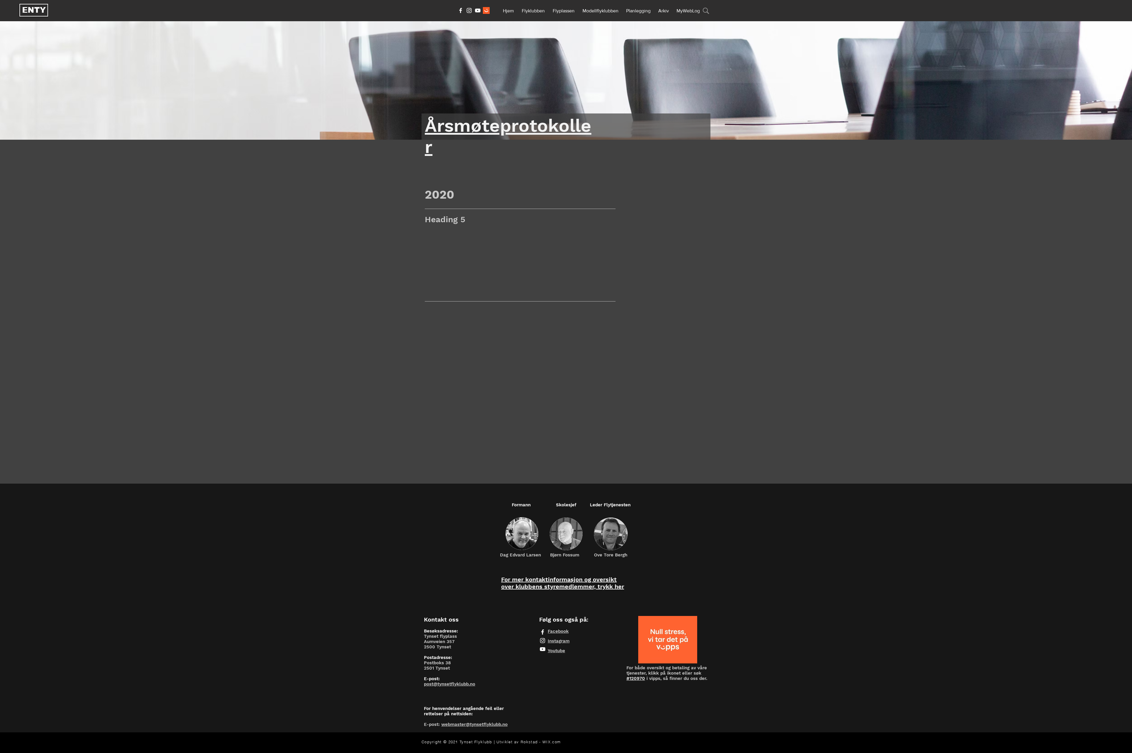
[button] (533, 8)
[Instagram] (469, 10)
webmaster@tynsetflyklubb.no (474, 724)
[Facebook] (460, 10)
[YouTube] (477, 10)
